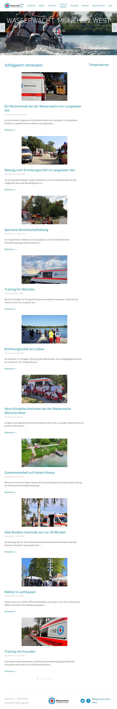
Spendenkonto (98, 6)
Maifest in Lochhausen (20, 592)
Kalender (74, 6)
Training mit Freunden (20, 651)
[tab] (59, 46)
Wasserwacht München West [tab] (57, 46)
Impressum (10, 698)
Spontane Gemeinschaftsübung (26, 230)
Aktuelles (31, 6)
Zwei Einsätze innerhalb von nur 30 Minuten (35, 532)
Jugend (41, 6)
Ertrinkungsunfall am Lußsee (24, 349)
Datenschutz (22, 698)
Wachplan (52, 6)
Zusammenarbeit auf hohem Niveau (30, 472)
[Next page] (51, 679)
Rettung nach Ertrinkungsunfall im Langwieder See (40, 170)
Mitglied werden (63, 5)
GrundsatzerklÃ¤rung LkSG (17, 702)
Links (110, 6)
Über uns (22, 5)
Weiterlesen (9, 130)
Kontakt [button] (85, 6)
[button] (2, 27)
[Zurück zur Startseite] (12, 5)
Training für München (20, 289)
